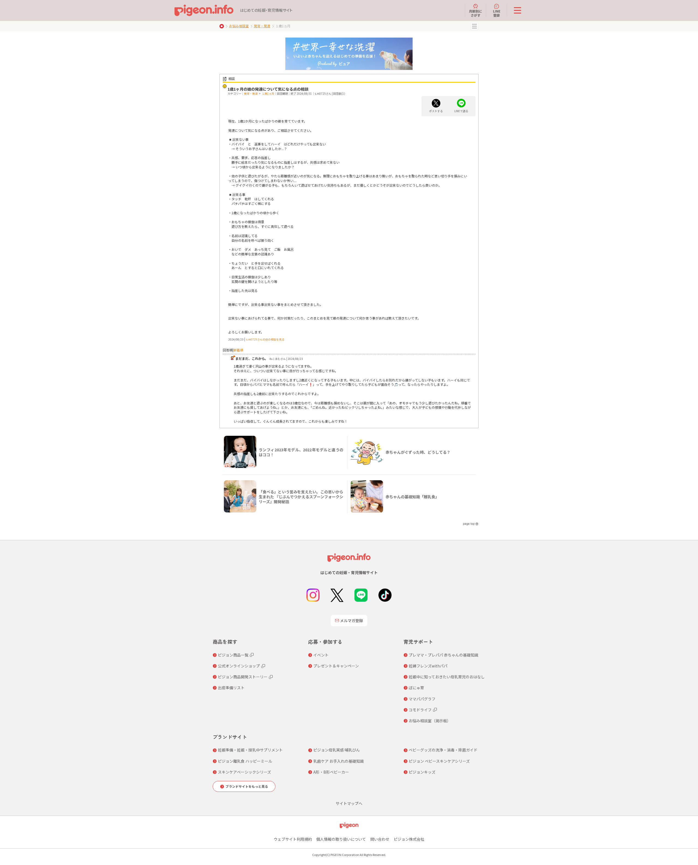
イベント (321, 655)
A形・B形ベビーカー (331, 772)
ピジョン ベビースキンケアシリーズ (439, 761)
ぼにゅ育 (416, 687)
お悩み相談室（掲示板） (430, 720)
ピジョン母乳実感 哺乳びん (336, 750)
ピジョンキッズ (422, 772)
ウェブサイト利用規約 (293, 839)
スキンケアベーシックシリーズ (244, 772)
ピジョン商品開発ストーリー (242, 676)
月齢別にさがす (475, 13)
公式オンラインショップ (239, 666)
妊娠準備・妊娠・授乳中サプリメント (250, 750)
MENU (474, 26)
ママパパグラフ (422, 699)
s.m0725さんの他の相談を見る (265, 339)
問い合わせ (379, 839)
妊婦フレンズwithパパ (428, 666)
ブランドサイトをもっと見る (246, 786)
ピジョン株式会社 (409, 839)
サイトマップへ (349, 803)
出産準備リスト (231, 687)
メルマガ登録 (351, 620)
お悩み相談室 (239, 25)
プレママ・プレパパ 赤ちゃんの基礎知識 (443, 655)
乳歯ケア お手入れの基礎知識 (338, 761)
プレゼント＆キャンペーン (336, 666)
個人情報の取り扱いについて (341, 839)
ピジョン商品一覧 (233, 655)
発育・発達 (262, 25)
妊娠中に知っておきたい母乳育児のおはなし (447, 676)
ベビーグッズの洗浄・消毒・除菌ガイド (443, 750)
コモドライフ (420, 709)
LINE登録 (496, 13)
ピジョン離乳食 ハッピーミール (245, 761)
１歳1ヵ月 (268, 93)
